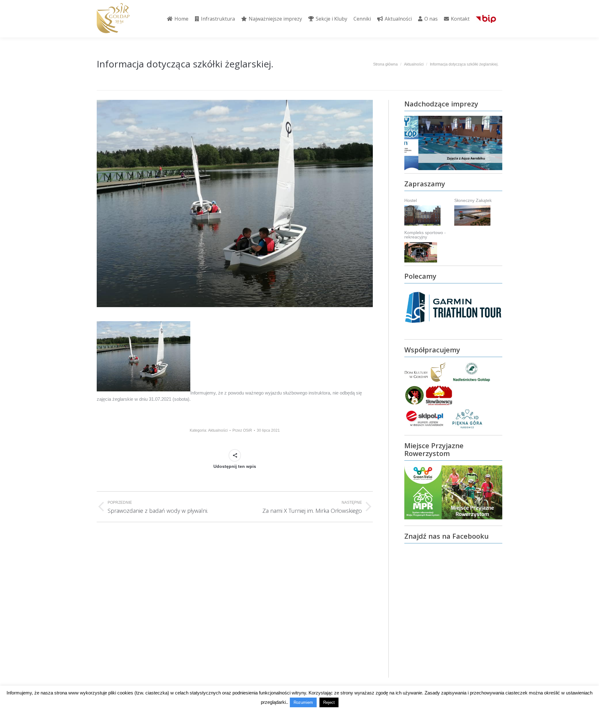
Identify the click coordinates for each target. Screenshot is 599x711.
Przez (242, 430)
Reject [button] (329, 702)
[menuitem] (178, 18)
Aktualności (218, 430)
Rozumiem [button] (303, 702)
